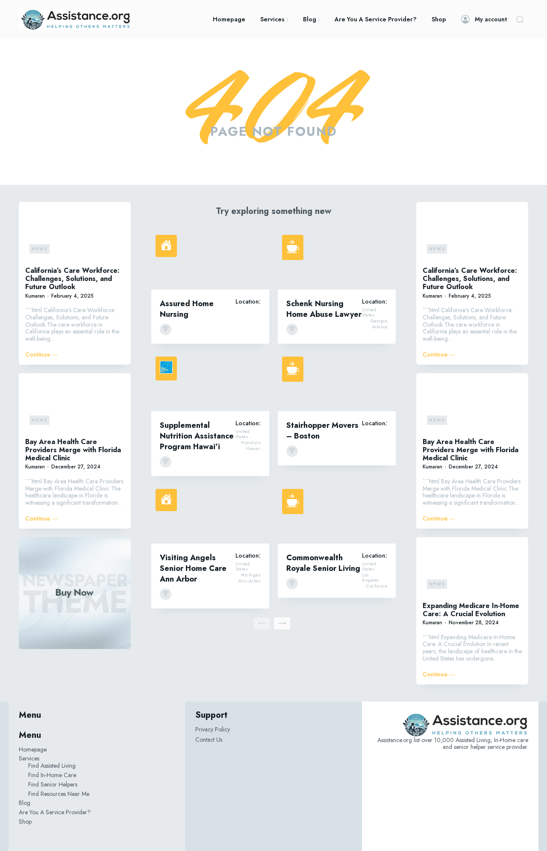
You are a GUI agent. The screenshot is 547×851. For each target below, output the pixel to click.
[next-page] (282, 623)
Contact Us (208, 739)
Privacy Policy (212, 729)
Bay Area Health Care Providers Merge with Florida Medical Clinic (73, 450)
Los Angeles (370, 578)
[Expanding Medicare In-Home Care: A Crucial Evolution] (472, 568)
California (376, 586)
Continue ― (41, 354)
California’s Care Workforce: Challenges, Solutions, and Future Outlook (72, 279)
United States (369, 312)
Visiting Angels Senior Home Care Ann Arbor (193, 568)
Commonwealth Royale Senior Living (323, 563)
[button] (519, 19)
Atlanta (380, 327)
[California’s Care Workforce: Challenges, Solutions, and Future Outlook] (74, 233)
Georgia (379, 321)
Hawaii (253, 448)
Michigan (251, 575)
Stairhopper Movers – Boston (322, 431)
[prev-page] (262, 623)
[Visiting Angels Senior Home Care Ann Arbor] (210, 514)
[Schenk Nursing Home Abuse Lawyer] (337, 260)
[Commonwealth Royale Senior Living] (337, 514)
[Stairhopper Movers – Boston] (337, 381)
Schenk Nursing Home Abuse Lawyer (324, 309)
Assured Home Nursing (187, 309)
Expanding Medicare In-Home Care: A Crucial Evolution (471, 610)
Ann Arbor (249, 581)
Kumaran (35, 296)
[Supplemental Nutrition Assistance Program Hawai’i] (210, 381)
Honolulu (251, 442)
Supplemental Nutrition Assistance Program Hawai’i (197, 436)
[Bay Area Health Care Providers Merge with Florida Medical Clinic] (74, 404)
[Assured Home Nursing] (210, 260)
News (39, 249)
